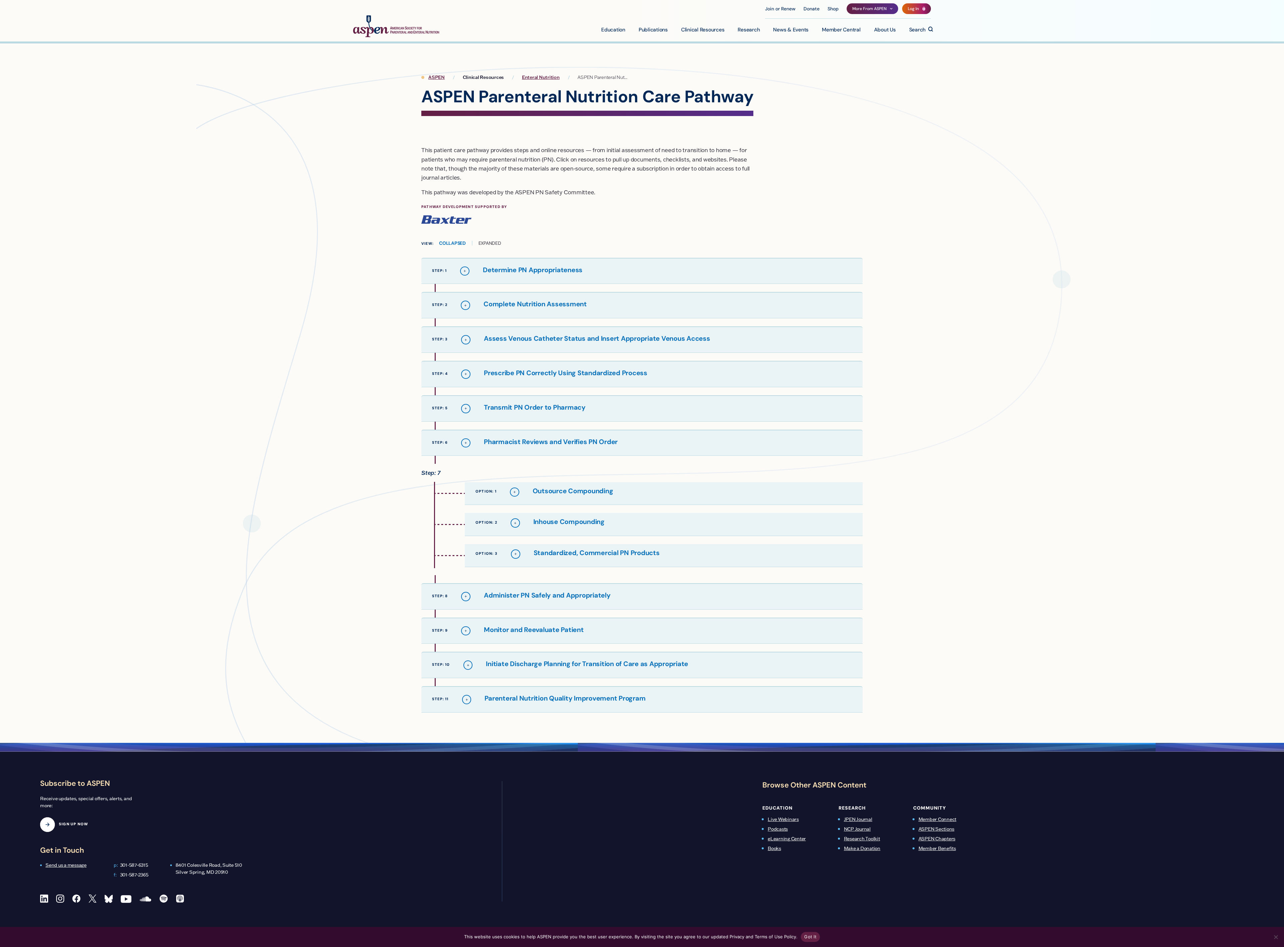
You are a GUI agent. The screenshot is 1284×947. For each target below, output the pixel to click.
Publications (653, 30)
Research (749, 30)
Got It (810, 936)
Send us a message (66, 865)
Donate (812, 9)
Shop (833, 9)
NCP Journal (857, 829)
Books (774, 848)
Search (917, 30)
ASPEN (436, 77)
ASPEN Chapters (937, 839)
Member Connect (938, 819)
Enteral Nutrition (541, 77)
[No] (1275, 937)
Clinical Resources (703, 30)
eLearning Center (787, 839)
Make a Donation (862, 848)
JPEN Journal (858, 819)
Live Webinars (783, 819)
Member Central (841, 30)
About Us (885, 30)
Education (613, 30)
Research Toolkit (862, 839)
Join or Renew (780, 9)
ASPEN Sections (937, 829)
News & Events (791, 30)
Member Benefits (937, 848)
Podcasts (778, 829)
